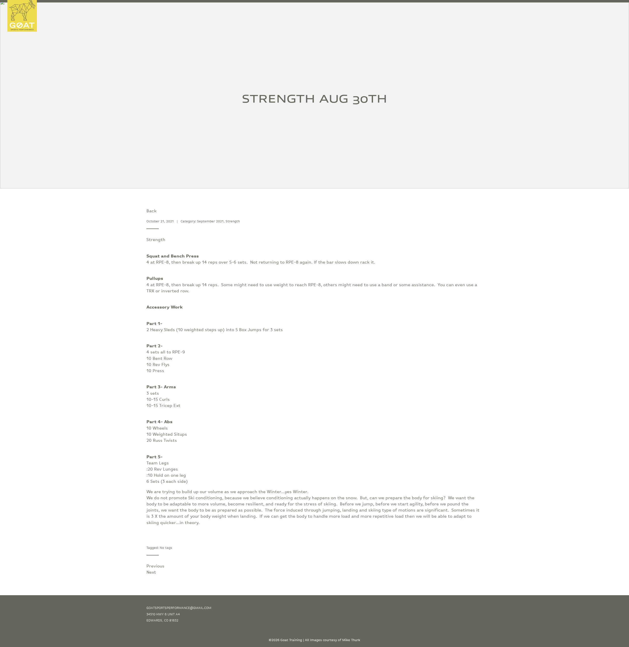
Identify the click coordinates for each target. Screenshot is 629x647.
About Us (565, 11)
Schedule (612, 11)
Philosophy (539, 11)
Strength (233, 221)
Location (588, 11)
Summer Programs (506, 11)
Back (151, 211)
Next (151, 572)
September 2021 (210, 221)
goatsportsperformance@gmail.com (178, 608)
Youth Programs (467, 11)
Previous (155, 566)
